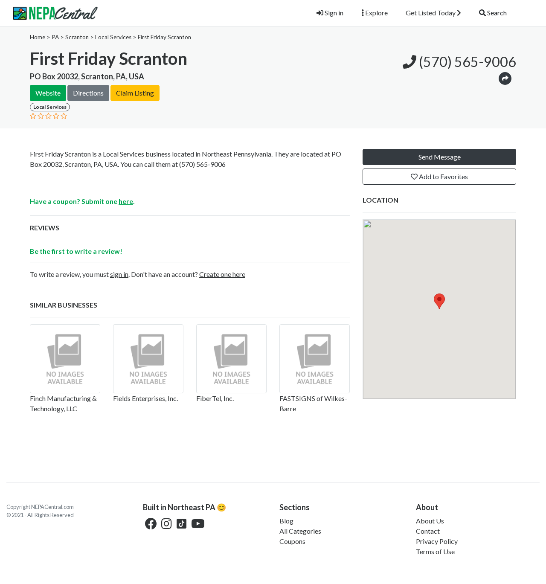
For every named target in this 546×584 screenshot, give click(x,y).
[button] (505, 78)
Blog (286, 521)
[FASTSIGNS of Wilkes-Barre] (314, 359)
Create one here (222, 274)
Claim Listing (135, 93)
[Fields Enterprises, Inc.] (148, 359)
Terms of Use (435, 551)
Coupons (292, 541)
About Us (430, 521)
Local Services (113, 37)
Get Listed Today (431, 13)
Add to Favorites (443, 176)
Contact (428, 531)
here (126, 201)
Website (48, 93)
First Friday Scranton (164, 37)
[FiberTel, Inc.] (231, 359)
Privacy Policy (437, 541)
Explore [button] (376, 13)
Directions (88, 93)
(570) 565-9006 (466, 61)
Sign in (333, 13)
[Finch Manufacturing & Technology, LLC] (65, 359)
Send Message (439, 157)
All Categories (300, 531)
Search (496, 13)
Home (37, 37)
